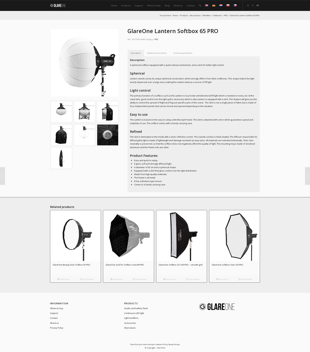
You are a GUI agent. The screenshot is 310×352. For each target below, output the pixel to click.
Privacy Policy (56, 327)
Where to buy (56, 308)
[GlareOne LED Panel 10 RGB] (2, 176)
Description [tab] (136, 53)
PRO (156, 39)
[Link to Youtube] (257, 5)
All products (130, 327)
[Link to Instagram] (247, 5)
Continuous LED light (134, 313)
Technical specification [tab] (182, 53)
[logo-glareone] (60, 5)
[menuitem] (114, 5)
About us (54, 323)
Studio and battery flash (136, 308)
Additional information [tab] (157, 53)
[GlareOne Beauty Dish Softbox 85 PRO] (307, 176)
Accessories (130, 323)
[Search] (200, 5)
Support (54, 313)
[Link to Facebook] (252, 5)
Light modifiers (131, 318)
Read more (64, 279)
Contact (53, 318)
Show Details (87, 279)
